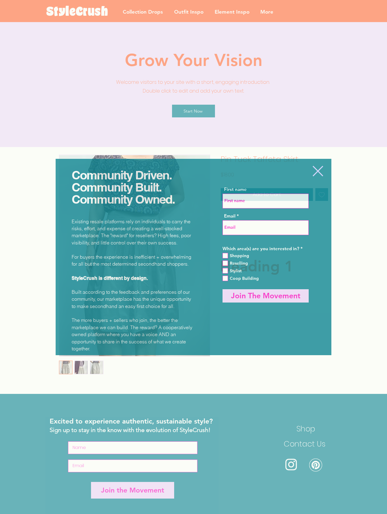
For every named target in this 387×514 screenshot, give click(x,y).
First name (235, 189)
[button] (318, 171)
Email (230, 216)
